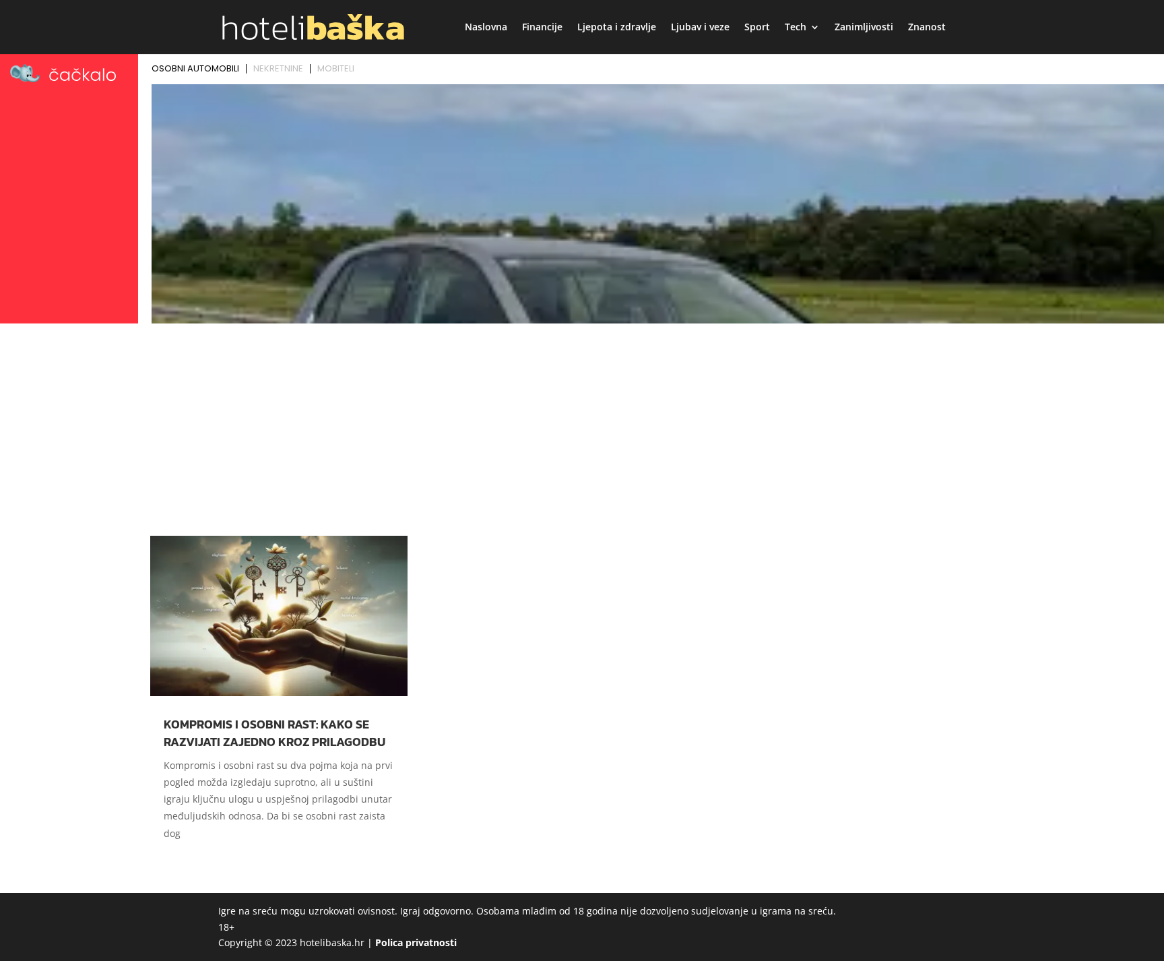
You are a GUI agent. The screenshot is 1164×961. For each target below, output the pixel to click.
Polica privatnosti (416, 942)
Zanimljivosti (864, 27)
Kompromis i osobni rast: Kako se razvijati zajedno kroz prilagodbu (274, 732)
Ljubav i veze (700, 27)
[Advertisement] (582, 429)
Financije (542, 27)
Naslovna (486, 27)
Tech (795, 27)
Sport (757, 27)
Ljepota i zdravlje (616, 27)
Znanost (927, 27)
